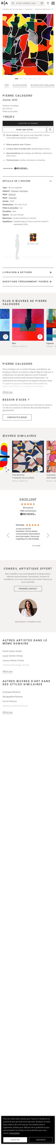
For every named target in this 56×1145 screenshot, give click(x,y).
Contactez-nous (17, 417)
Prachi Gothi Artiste (12, 651)
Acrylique (24, 191)
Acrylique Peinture (11, 692)
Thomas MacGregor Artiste (16, 665)
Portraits (13, 198)
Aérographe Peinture (13, 696)
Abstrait (12, 194)
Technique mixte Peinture (15, 706)
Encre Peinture (10, 701)
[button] (53, 3)
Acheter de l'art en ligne (13, 9)
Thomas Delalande (23, 478)
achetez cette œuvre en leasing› (25, 160)
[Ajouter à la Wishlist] (50, 129)
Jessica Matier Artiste (13, 660)
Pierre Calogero (18, 95)
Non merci (41, 1140)
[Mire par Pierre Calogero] (28, 325)
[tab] (28, 181)
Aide (7, 85)
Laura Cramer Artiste (13, 656)
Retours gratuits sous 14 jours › (18, 144)
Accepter (15, 1140)
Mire (14, 343)
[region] (28, 535)
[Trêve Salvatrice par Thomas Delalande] (28, 456)
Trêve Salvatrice (18, 475)
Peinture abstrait (42, 9)
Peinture (28, 9)
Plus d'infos (15, 1133)
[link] (41, 3)
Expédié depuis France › (41, 149)
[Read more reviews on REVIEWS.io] (28, 514)
